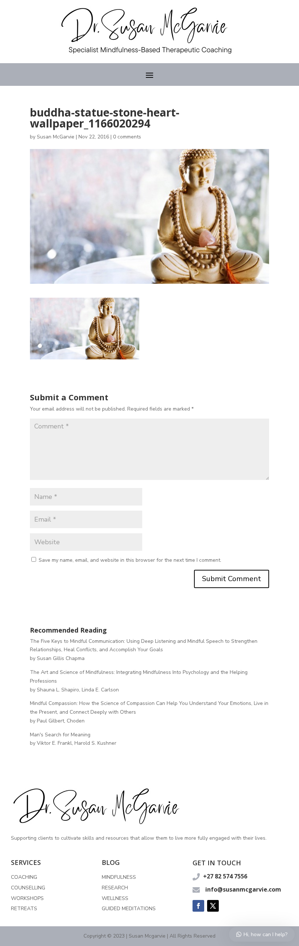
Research (115, 887)
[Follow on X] (213, 906)
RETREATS (24, 908)
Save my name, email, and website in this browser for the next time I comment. (130, 560)
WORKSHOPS (27, 898)
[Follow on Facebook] (198, 906)
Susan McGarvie (55, 136)
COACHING (24, 877)
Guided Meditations (129, 908)
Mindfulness (119, 877)
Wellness (115, 898)
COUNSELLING (28, 887)
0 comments (127, 136)
